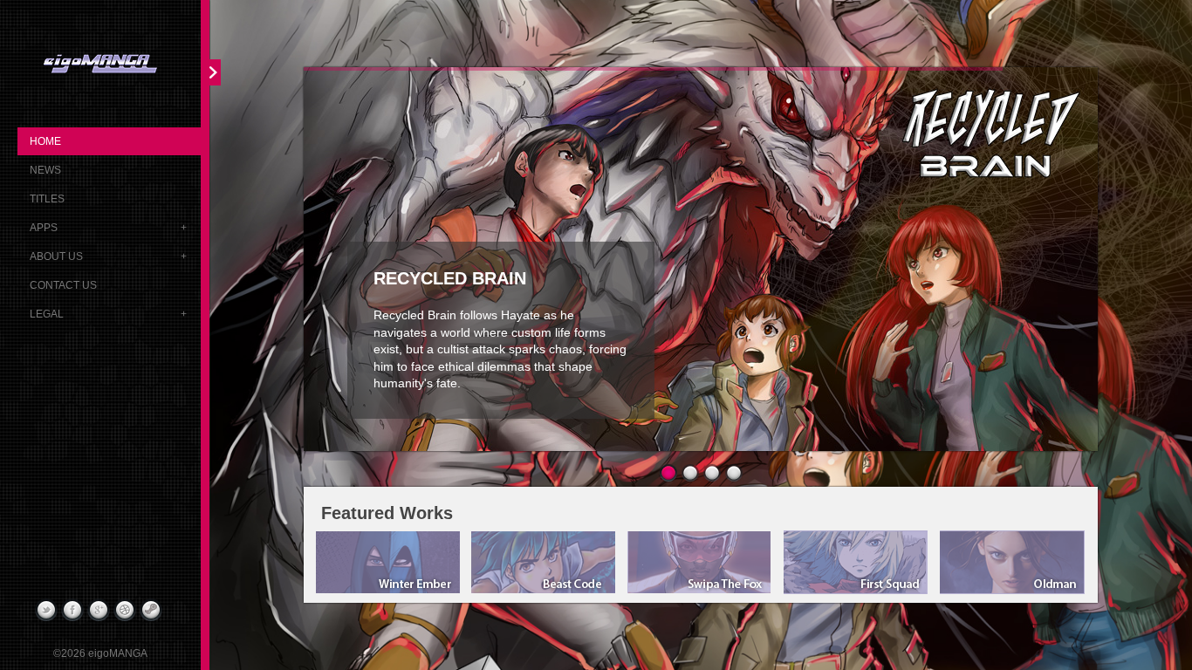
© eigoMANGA (100, 653)
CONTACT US (63, 285)
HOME (45, 141)
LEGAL (47, 314)
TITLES (47, 199)
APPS (44, 228)
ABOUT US (56, 256)
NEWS (45, 170)
